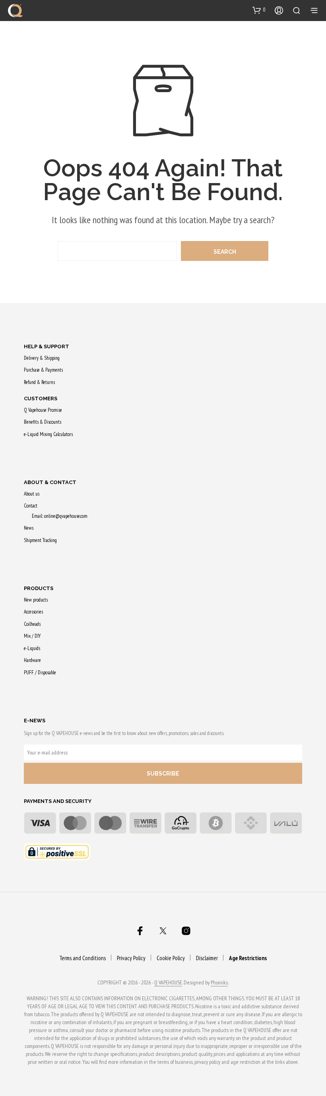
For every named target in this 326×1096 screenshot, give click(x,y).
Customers (40, 398)
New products (36, 599)
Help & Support (46, 346)
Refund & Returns (39, 382)
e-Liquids (32, 648)
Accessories (33, 611)
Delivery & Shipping (42, 358)
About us (31, 493)
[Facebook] (140, 931)
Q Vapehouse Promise (43, 410)
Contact (30, 505)
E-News (34, 721)
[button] (259, 10)
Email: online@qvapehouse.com (59, 516)
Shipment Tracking (40, 540)
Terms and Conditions (82, 958)
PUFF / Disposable (40, 672)
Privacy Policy (131, 958)
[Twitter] (163, 931)
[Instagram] (186, 931)
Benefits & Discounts (42, 422)
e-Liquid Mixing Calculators (48, 434)
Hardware (32, 660)
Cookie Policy (171, 958)
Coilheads (32, 624)
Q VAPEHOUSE (168, 983)
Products (38, 588)
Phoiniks (219, 983)
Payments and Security (57, 801)
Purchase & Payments (43, 370)
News (28, 528)
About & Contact (50, 482)
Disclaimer (207, 958)
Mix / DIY (32, 636)
